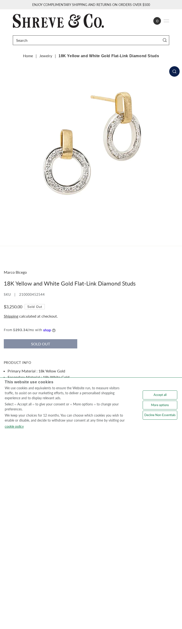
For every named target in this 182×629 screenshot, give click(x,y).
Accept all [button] (160, 395)
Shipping (11, 316)
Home (28, 55)
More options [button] (160, 405)
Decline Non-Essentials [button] (160, 415)
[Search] (164, 40)
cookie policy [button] (14, 426)
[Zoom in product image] (174, 71)
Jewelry (45, 55)
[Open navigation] (166, 21)
